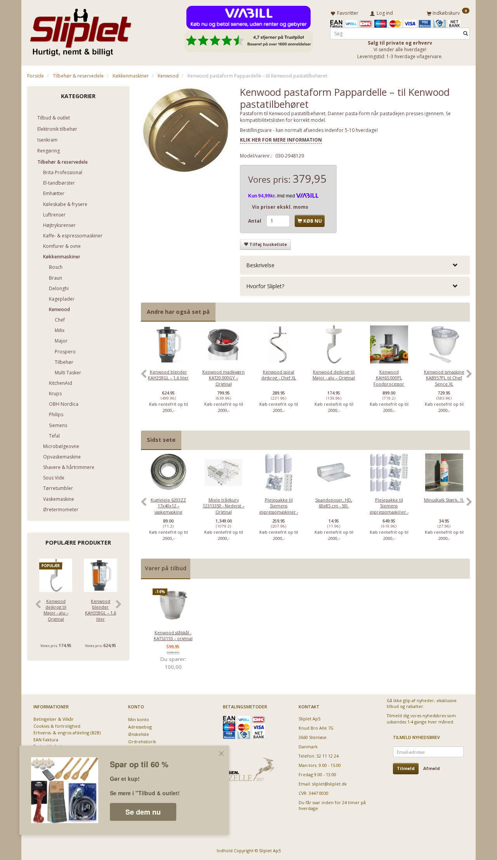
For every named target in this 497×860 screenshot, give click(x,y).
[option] (168, 378)
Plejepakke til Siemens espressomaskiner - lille (278, 509)
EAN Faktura (45, 739)
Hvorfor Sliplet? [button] (265, 286)
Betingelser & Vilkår (53, 719)
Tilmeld (406, 768)
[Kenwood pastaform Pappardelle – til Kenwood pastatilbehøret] (185, 130)
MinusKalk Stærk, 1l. (444, 500)
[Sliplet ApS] (80, 29)
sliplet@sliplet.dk (329, 784)
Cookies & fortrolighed (56, 726)
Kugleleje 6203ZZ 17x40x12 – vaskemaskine (168, 506)
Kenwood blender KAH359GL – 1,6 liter (100, 610)
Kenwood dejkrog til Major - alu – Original (55, 610)
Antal (255, 221)
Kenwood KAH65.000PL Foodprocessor (389, 378)
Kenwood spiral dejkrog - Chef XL (278, 375)
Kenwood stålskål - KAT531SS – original (173, 635)
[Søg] (465, 33)
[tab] (354, 265)
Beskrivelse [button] (260, 265)
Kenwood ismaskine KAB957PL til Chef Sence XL (444, 378)
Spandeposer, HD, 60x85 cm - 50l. (333, 503)
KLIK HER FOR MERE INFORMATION (281, 140)
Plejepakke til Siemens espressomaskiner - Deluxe (389, 509)
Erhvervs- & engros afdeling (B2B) (67, 732)
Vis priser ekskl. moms (280, 207)
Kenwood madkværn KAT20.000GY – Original (223, 378)
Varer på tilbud (165, 568)
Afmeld (431, 768)
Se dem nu (143, 812)
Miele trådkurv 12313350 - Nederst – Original (223, 506)
